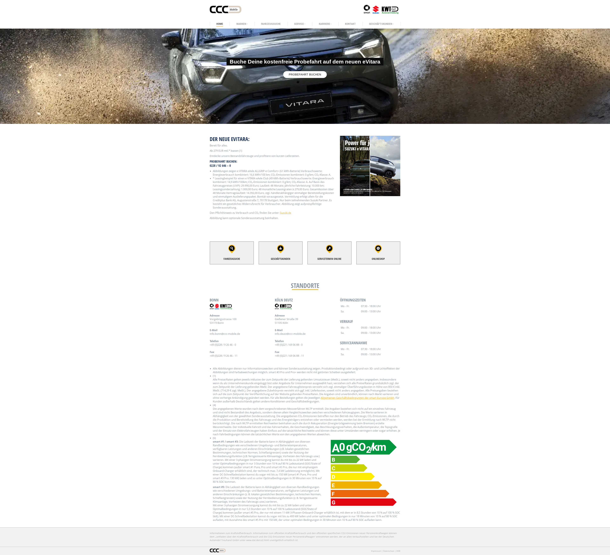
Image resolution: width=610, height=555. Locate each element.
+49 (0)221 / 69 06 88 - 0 (289, 344)
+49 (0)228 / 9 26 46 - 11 (223, 355)
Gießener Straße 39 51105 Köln (286, 321)
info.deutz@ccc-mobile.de (290, 334)
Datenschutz (388, 551)
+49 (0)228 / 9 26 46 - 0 (223, 344)
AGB (398, 551)
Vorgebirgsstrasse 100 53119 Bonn (223, 321)
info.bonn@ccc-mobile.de (225, 334)
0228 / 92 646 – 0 (220, 165)
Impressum (376, 551)
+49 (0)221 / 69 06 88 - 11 (289, 355)
